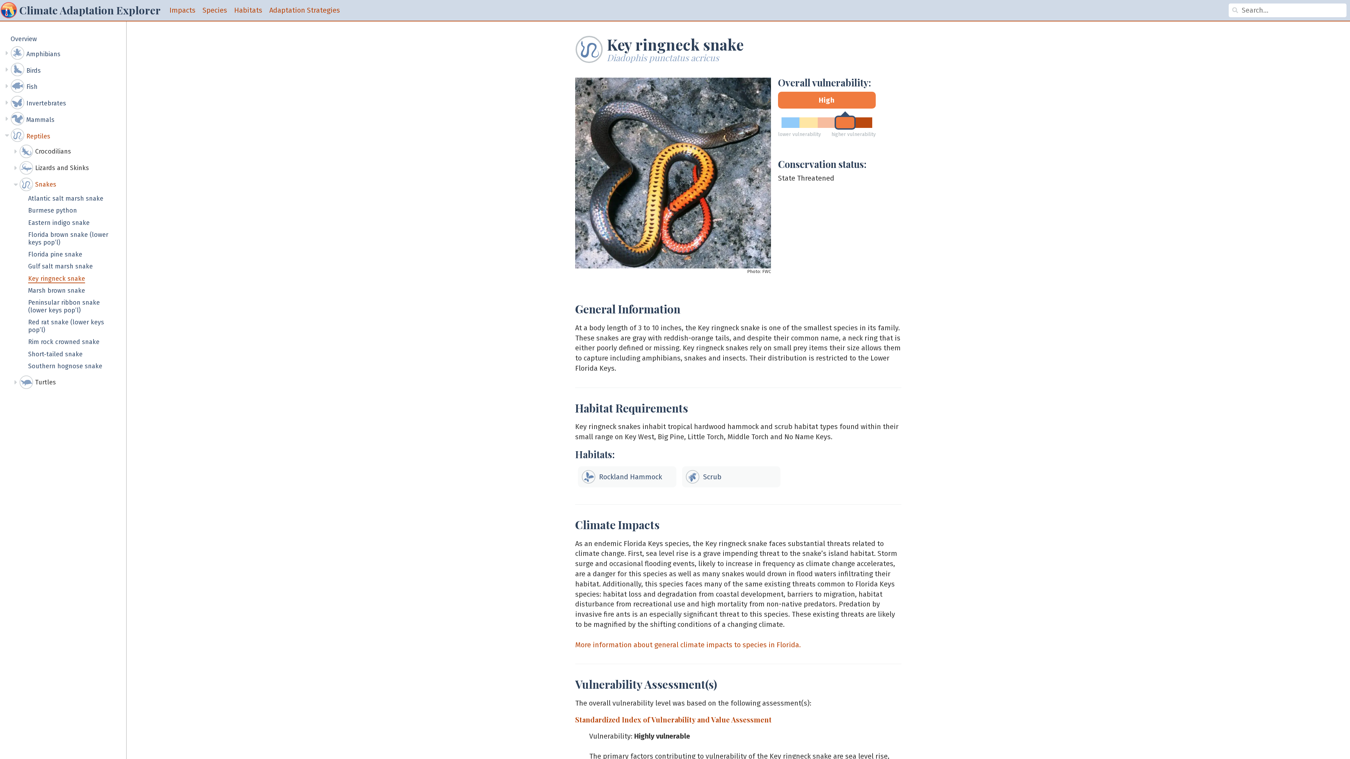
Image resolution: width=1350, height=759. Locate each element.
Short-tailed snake (55, 354)
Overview (24, 39)
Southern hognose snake (65, 366)
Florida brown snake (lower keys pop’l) (68, 238)
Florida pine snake (55, 254)
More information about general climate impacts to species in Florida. (688, 645)
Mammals (40, 120)
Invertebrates (46, 103)
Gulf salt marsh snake (60, 266)
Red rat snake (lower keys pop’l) (66, 326)
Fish (32, 87)
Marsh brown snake (56, 290)
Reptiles (38, 136)
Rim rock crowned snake (63, 342)
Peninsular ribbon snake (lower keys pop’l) (64, 306)
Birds (33, 70)
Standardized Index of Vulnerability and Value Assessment (673, 719)
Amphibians (43, 54)
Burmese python (52, 210)
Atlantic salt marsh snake (65, 198)
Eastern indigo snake (59, 223)
